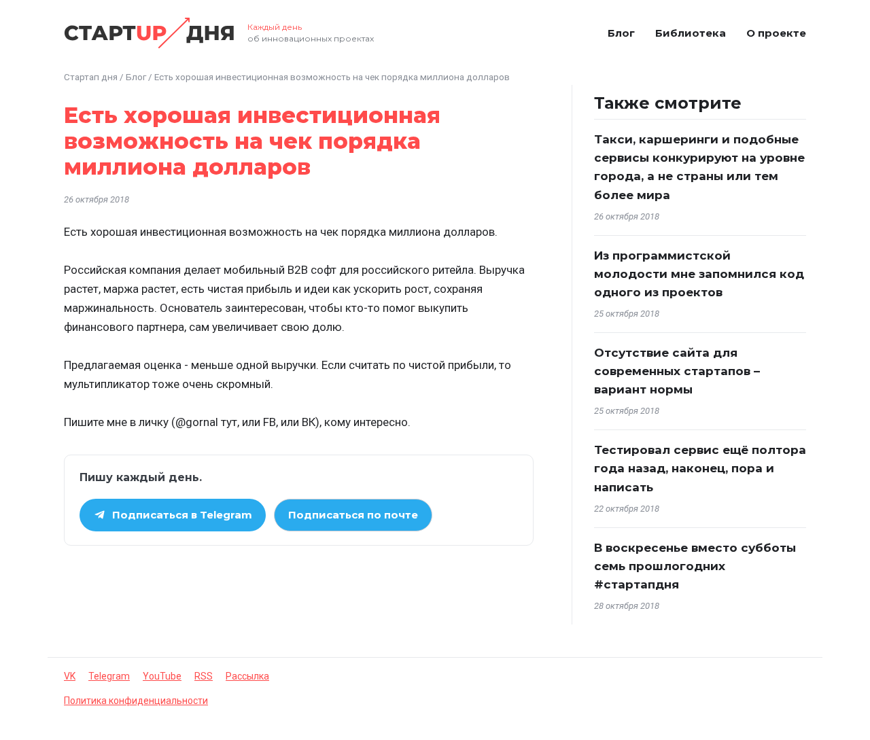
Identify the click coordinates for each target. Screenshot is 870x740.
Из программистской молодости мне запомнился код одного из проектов (699, 274)
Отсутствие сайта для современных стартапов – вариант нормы (677, 371)
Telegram (109, 676)
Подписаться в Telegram (182, 514)
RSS (203, 676)
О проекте (776, 33)
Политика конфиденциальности (136, 700)
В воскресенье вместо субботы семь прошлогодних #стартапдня (695, 566)
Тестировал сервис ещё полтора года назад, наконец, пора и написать (700, 468)
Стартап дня (91, 76)
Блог (621, 33)
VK (69, 676)
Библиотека (690, 33)
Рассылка (247, 676)
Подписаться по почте (353, 514)
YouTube (162, 676)
